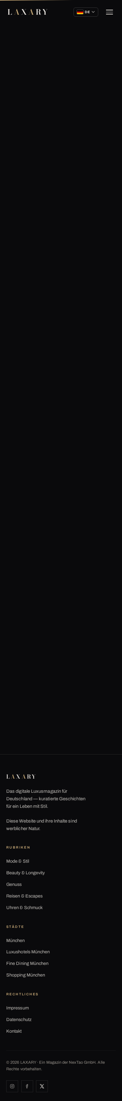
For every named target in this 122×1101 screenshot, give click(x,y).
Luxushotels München (28, 951)
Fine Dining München (27, 963)
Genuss (14, 884)
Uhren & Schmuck (24, 907)
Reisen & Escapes (24, 895)
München (15, 940)
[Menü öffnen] (109, 12)
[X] (42, 1086)
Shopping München (25, 974)
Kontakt (14, 1031)
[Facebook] (27, 1086)
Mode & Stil (17, 861)
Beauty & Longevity (25, 872)
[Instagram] (12, 1086)
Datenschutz (19, 1019)
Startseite (19, 55)
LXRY (28, 12)
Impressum (17, 1007)
